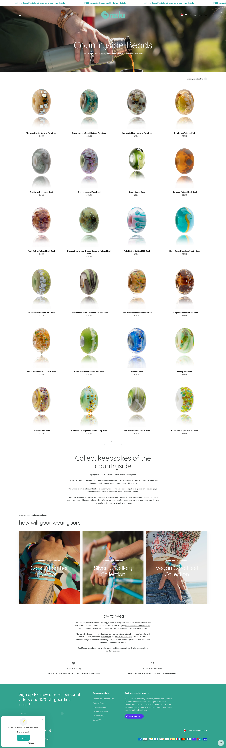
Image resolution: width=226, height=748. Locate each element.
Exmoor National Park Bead (89, 192)
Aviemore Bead (137, 372)
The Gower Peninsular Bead (41, 192)
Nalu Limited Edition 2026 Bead (137, 251)
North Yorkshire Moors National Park (137, 313)
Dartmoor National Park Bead (185, 192)
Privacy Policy (98, 716)
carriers (98, 500)
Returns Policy (98, 703)
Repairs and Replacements (103, 699)
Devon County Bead (137, 192)
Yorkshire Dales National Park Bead (41, 372)
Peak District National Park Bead (41, 251)
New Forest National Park (184, 133)
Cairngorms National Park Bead (185, 313)
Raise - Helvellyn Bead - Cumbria (184, 431)
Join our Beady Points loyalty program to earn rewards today (117, 3)
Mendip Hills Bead (184, 372)
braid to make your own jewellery (110, 503)
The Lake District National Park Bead (41, 133)
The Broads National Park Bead (137, 431)
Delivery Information (100, 711)
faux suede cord (146, 500)
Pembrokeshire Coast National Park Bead (89, 133)
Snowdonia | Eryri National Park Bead (136, 133)
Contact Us (97, 720)
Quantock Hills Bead (41, 431)
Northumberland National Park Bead (89, 372)
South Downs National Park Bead (41, 313)
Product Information (100, 707)
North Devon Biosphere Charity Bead (184, 251)
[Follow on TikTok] (50, 730)
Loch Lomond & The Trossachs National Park (89, 313)
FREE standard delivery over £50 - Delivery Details (52, 3)
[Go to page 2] (119, 442)
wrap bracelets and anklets (139, 497)
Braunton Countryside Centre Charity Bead (89, 431)
